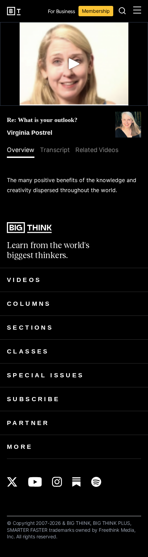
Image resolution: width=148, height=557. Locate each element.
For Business (61, 11)
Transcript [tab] (55, 149)
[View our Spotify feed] (96, 482)
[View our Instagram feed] (57, 482)
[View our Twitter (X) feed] (12, 482)
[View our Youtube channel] (35, 482)
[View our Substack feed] (76, 482)
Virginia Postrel (29, 132)
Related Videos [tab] (97, 149)
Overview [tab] (20, 149)
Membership (96, 11)
